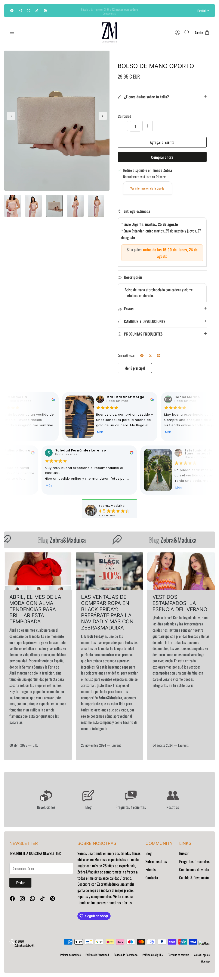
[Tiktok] (37, 11)
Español (201, 10)
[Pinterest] (45, 11)
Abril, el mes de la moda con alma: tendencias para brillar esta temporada (35, 609)
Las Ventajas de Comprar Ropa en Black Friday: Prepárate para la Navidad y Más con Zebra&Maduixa (107, 612)
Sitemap (205, 961)
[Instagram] (20, 11)
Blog (148, 853)
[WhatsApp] (28, 11)
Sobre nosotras (156, 861)
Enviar (20, 882)
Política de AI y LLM (152, 954)
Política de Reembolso (126, 954)
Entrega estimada (137, 211)
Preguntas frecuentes (194, 861)
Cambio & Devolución (194, 877)
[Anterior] (65, 10)
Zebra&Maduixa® (24, 945)
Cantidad (124, 116)
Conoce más (109, 12)
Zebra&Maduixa (54, 540)
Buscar (184, 853)
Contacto (151, 877)
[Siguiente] (154, 10)
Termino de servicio (178, 954)
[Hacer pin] (158, 355)
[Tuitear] (150, 355)
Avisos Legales (202, 954)
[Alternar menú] (14, 32)
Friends (150, 869)
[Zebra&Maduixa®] (109, 32)
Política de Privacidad (97, 954)
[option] (57, 121)
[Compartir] (142, 355)
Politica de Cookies (70, 954)
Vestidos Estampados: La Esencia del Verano (179, 603)
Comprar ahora (162, 157)
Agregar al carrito (162, 142)
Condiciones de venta (194, 869)
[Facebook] (12, 11)
